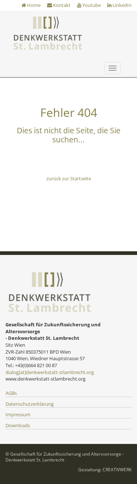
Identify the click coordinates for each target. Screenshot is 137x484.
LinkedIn (121, 5)
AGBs (11, 393)
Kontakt (61, 5)
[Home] (47, 33)
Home (33, 5)
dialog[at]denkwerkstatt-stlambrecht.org (49, 372)
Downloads (17, 425)
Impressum (17, 414)
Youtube (91, 5)
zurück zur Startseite (68, 178)
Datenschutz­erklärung (29, 404)
